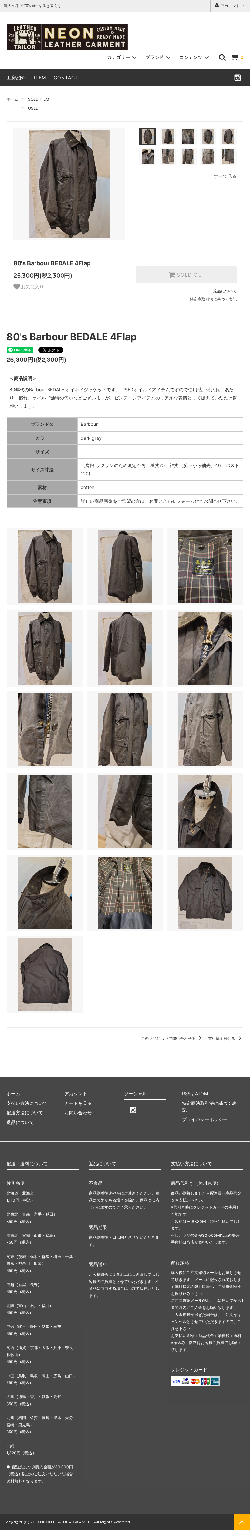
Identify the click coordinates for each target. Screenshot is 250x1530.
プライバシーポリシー (205, 1119)
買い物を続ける (222, 1038)
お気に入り (32, 286)
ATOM (201, 1093)
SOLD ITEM (38, 99)
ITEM (40, 77)
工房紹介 (16, 77)
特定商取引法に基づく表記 (213, 299)
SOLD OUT (190, 275)
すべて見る (225, 176)
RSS (186, 1093)
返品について (225, 290)
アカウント (230, 5)
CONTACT (66, 77)
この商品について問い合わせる (169, 1038)
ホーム (12, 99)
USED (33, 108)
